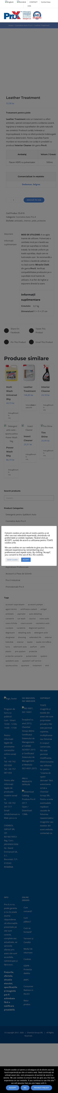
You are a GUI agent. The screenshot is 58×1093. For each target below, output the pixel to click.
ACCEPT (12, 1088)
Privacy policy (41, 1088)
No (25, 1088)
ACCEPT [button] (26, 559)
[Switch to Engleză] (9, 2)
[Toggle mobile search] (48, 13)
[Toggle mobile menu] (53, 13)
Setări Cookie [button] (12, 559)
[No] (54, 1079)
